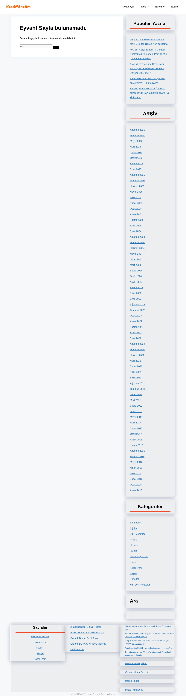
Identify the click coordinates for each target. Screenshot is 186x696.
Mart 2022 (135, 360)
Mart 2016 (135, 473)
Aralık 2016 (136, 439)
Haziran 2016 (137, 456)
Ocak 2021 (136, 411)
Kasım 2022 (136, 327)
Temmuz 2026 (137, 135)
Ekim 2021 (135, 372)
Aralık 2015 (136, 490)
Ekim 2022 (135, 332)
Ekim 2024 (135, 225)
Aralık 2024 (136, 214)
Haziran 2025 (137, 186)
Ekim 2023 (135, 293)
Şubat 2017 (136, 428)
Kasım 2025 (136, 163)
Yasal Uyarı (40, 659)
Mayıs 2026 (136, 141)
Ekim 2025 (135, 169)
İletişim (174, 6)
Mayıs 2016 (136, 462)
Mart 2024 (135, 265)
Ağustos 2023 (137, 304)
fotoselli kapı (132, 681)
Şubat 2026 (136, 152)
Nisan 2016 (136, 467)
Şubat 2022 (136, 366)
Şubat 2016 (136, 479)
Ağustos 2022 (137, 343)
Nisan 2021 (136, 394)
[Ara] (56, 47)
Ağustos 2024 (137, 237)
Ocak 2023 (136, 315)
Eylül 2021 (135, 377)
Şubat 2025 (136, 203)
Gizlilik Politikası (40, 636)
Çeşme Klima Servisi (136, 672)
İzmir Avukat (77, 649)
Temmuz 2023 (137, 310)
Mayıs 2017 (136, 417)
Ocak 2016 (136, 484)
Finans (142, 6)
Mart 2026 (135, 146)
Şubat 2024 (136, 270)
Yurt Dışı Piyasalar (140, 584)
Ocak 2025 (136, 208)
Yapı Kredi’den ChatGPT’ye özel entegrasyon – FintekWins (148, 648)
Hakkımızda (40, 642)
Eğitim (133, 528)
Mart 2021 (135, 400)
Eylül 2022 (135, 338)
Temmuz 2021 (137, 389)
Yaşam (158, 6)
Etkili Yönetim (137, 534)
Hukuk (133, 550)
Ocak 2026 (136, 158)
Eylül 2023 (135, 298)
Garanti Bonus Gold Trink (84, 638)
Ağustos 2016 (137, 450)
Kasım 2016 (136, 445)
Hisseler (134, 545)
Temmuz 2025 (137, 180)
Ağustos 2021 (137, 383)
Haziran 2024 (137, 248)
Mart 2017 (135, 422)
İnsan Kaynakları (139, 556)
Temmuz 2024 (137, 242)
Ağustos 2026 (137, 129)
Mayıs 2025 (136, 191)
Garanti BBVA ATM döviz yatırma (88, 643)
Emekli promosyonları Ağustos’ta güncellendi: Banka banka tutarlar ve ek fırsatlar (150, 93)
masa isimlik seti (134, 689)
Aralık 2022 (136, 321)
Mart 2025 (135, 197)
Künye (40, 653)
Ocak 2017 (136, 434)
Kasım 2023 (136, 287)
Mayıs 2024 (136, 253)
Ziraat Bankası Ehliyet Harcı (85, 627)
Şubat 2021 (136, 405)
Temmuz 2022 (137, 349)
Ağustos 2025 (137, 174)
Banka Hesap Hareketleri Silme (87, 632)
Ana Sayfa (129, 6)
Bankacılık (135, 522)
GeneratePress (108, 694)
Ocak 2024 (136, 276)
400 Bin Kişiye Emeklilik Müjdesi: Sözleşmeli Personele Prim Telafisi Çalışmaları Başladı (148, 54)
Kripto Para (136, 567)
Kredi (133, 562)
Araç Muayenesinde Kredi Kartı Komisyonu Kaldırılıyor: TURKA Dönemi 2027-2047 (147, 68)
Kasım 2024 (136, 220)
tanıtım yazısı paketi (136, 663)
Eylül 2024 (135, 231)
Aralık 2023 (136, 282)
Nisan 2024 (136, 259)
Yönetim (134, 579)
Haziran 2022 (137, 355)
